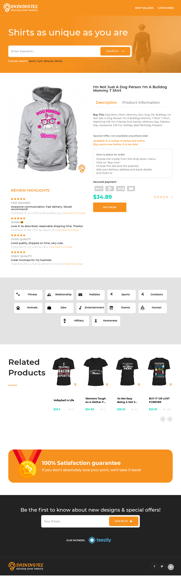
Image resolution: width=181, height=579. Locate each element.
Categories (166, 8)
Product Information (141, 102)
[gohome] (171, 567)
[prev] (163, 419)
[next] (170, 419)
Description (106, 102)
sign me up (122, 521)
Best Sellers (144, 8)
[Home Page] (20, 7)
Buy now (109, 207)
